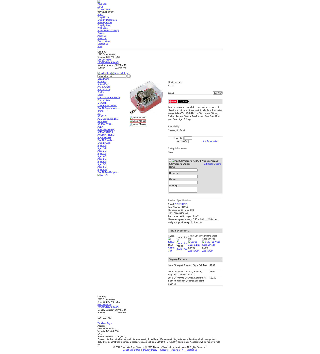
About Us (102, 36)
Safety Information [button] (177, 148)
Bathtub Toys (104, 89)
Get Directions (104, 59)
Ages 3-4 (102, 153)
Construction (104, 100)
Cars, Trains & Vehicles (109, 97)
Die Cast (102, 103)
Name (172, 167)
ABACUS (102, 116)
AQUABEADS (104, 137)
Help (100, 46)
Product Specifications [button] (180, 200)
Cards (100, 95)
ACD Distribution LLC (108, 119)
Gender (172, 179)
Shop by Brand (105, 22)
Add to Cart (182, 249)
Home (100, 14)
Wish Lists (103, 28)
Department (103, 79)
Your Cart (102, 4)
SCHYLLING (181, 204)
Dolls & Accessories (107, 105)
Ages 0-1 (102, 145)
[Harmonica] (182, 243)
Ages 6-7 (102, 161)
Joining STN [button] (177, 350)
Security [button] (164, 350)
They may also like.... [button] (195, 231)
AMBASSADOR (105, 132)
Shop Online (103, 17)
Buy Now (218, 93)
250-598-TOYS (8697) (108, 62)
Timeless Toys (105, 323)
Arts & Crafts (104, 87)
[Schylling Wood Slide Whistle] (212, 245)
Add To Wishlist (210, 141)
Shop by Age (104, 25)
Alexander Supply (106, 129)
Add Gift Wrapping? (205, 161)
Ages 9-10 (102, 169)
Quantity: (178, 138)
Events (101, 33)
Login (100, 6)
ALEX (100, 127)
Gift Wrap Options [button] (212, 164)
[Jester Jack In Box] (195, 245)
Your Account (104, 9)
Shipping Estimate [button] (195, 259)
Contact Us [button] (191, 350)
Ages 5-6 (102, 159)
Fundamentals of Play (108, 30)
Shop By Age (104, 143)
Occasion (173, 173)
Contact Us (103, 44)
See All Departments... (108, 108)
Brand (100, 111)
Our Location (104, 41)
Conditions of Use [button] (131, 350)
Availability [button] (174, 126)
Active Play (103, 84)
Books (101, 92)
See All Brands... (106, 140)
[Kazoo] (172, 241)
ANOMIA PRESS (106, 135)
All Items (102, 81)
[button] (146, 97)
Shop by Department (107, 20)
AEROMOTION (105, 124)
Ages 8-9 (102, 167)
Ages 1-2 (102, 148)
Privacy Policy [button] (150, 350)
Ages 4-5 (102, 156)
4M (99, 113)
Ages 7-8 (102, 164)
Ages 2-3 (102, 151)
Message (173, 185)
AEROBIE (102, 121)
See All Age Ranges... (108, 172)
